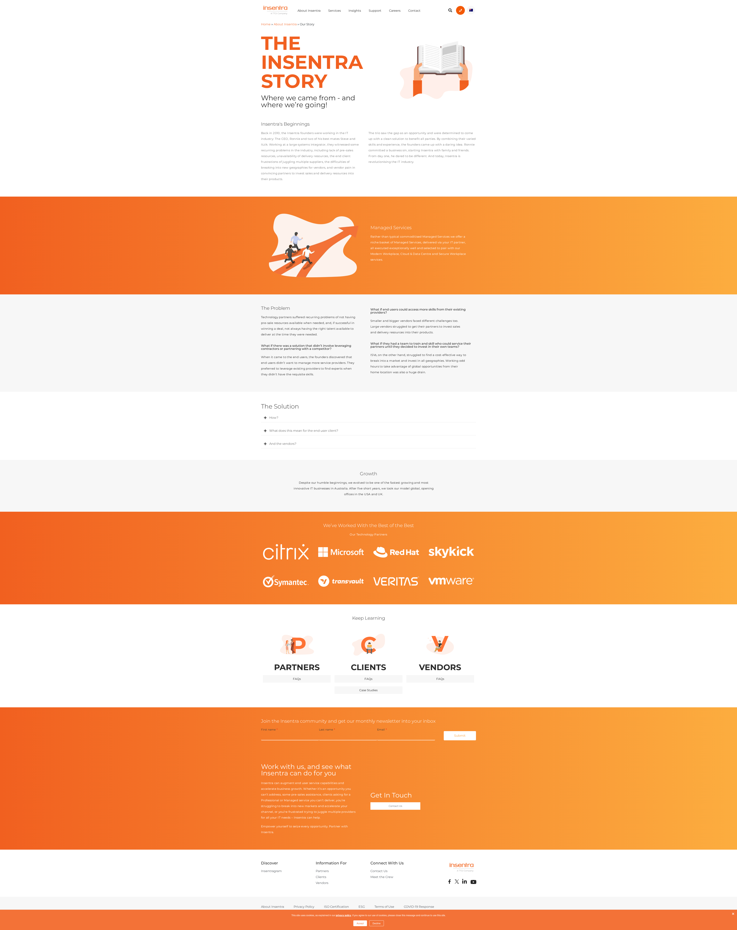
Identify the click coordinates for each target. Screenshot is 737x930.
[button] (368, 417)
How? (273, 417)
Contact (414, 10)
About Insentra (309, 10)
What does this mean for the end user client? (303, 430)
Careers (395, 10)
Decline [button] (377, 923)
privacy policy (343, 915)
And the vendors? (282, 444)
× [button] (733, 913)
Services (334, 10)
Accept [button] (360, 923)
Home (266, 24)
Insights (355, 10)
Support (375, 10)
